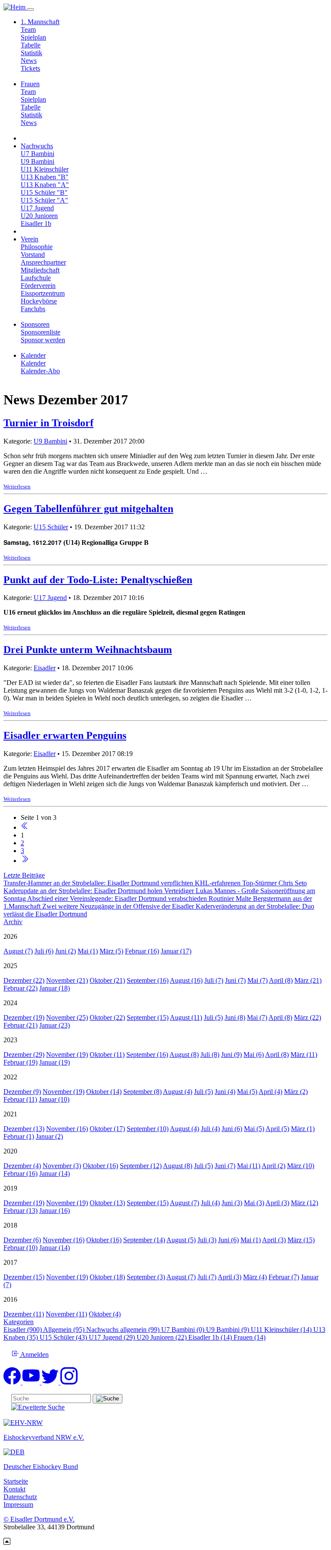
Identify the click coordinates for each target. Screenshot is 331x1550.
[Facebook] (12, 1382)
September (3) (146, 1277)
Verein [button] (29, 239)
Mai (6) (254, 1054)
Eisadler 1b (36, 223)
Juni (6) (232, 1128)
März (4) (255, 1277)
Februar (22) (20, 988)
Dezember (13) (23, 1128)
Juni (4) (225, 1091)
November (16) (67, 1128)
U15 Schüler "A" (44, 200)
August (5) (181, 1240)
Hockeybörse (39, 301)
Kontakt (14, 1489)
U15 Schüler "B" (44, 192)
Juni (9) (231, 1054)
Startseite (15, 1481)
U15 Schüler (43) (64, 1337)
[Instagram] (69, 1382)
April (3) (277, 1202)
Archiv (12, 921)
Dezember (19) (23, 1017)
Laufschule (36, 277)
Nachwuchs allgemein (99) (123, 1329)
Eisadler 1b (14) (211, 1337)
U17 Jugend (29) (113, 1337)
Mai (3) (254, 1202)
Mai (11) (248, 1165)
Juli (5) (213, 1017)
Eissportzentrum (43, 293)
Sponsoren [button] (35, 324)
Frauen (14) (249, 1337)
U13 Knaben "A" (45, 184)
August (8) (184, 1054)
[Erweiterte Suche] (38, 1407)
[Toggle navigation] (30, 9)
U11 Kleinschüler (45, 169)
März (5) (111, 951)
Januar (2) (49, 1136)
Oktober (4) (105, 1314)
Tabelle (31, 45)
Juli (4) (210, 1128)
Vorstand (33, 254)
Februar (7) (284, 1277)
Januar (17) (176, 951)
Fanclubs (33, 308)
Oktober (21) (107, 980)
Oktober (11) (107, 1054)
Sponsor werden (43, 340)
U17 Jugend (37, 208)
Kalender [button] (33, 355)
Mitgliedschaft (40, 270)
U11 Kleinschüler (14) (282, 1329)
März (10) (300, 1165)
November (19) (67, 1054)
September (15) (148, 1017)
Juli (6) (43, 951)
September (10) (148, 1128)
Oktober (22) (107, 1017)
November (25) (67, 1017)
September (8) (142, 1091)
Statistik (31, 52)
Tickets (30, 68)
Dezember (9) (22, 1091)
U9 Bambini (37, 161)
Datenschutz (20, 1496)
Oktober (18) (107, 1277)
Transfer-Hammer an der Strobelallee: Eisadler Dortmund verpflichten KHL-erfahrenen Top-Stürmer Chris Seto (155, 883)
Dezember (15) (23, 1277)
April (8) (281, 980)
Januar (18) (54, 988)
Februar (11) (20, 1099)
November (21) (67, 980)
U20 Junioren (39, 215)
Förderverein (38, 285)
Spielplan (33, 37)
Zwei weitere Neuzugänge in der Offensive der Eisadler (119, 906)
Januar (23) (54, 1025)
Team (28, 29)
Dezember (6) (22, 1240)
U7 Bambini (37, 153)
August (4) (177, 1091)
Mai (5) (247, 1091)
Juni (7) (235, 980)
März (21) (308, 980)
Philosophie (37, 246)
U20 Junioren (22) (162, 1337)
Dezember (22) (23, 980)
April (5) (277, 1128)
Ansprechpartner (43, 262)
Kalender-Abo (40, 371)
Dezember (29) (23, 1054)
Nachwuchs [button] (37, 146)
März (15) (301, 1240)
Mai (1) (88, 951)
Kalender (33, 363)
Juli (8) (209, 1054)
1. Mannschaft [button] (40, 21)
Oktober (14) (104, 1091)
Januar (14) (54, 1173)
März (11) (303, 1054)
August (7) (18, 951)
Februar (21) (20, 1025)
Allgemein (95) (64, 1329)
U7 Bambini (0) (183, 1329)
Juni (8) (235, 1017)
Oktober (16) (100, 1165)
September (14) (144, 1240)
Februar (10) (20, 1247)
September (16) (148, 980)
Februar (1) (18, 1136)
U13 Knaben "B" (45, 177)
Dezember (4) (22, 1165)
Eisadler (45, 668)
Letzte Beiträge (24, 875)
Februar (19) (20, 1062)
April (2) (273, 1165)
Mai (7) (257, 980)
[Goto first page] (25, 827)
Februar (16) (142, 951)
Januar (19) (54, 1062)
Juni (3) (232, 1202)
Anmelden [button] (34, 1354)
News (29, 60)
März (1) (303, 1128)
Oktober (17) (107, 1128)
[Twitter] (50, 1382)
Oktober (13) (107, 1202)
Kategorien (18, 1321)
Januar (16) (54, 1210)
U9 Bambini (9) (228, 1329)
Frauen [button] (30, 84)
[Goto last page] (25, 860)
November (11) (66, 1314)
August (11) (186, 1017)
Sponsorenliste (40, 332)
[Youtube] (31, 1382)
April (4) (270, 1091)
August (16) (186, 980)
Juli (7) (213, 980)
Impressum (18, 1504)
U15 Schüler (51, 527)
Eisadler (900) (23, 1329)
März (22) (307, 1017)
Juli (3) (206, 1240)
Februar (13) (20, 1210)
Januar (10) (54, 1099)
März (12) (304, 1202)
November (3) (62, 1165)
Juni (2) (65, 951)
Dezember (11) (23, 1314)
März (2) (296, 1091)
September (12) (141, 1165)
